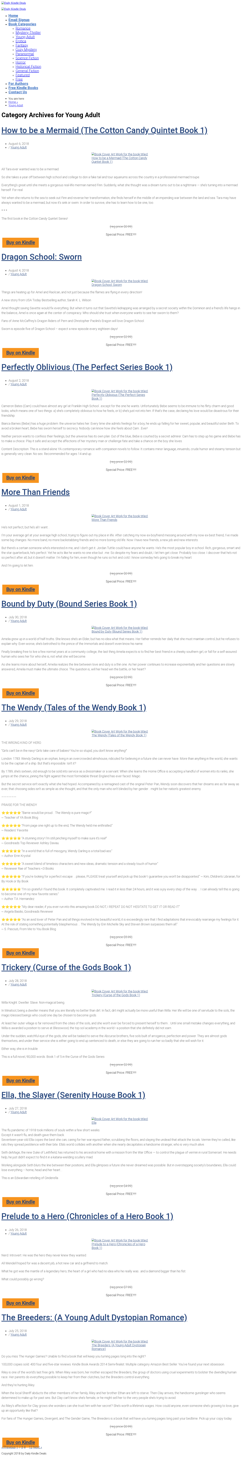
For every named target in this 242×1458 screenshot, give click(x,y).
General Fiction (27, 71)
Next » (37, 1447)
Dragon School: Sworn (41, 257)
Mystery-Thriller (28, 32)
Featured (23, 75)
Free (19, 79)
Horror (21, 62)
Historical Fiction (28, 66)
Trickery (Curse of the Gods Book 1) (66, 967)
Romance (23, 28)
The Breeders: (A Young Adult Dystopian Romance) (94, 1317)
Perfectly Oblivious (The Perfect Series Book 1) (87, 367)
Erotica (21, 41)
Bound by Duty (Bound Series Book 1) (69, 604)
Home (13, 15)
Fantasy (22, 45)
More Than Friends (35, 492)
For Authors (18, 83)
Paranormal (25, 54)
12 (30, 1447)
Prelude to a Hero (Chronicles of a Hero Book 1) (87, 1216)
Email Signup (19, 20)
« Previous (8, 1447)
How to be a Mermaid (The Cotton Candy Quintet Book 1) (104, 130)
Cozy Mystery (26, 49)
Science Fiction (27, 58)
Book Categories (22, 24)
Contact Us (18, 92)
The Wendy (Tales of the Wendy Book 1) (73, 707)
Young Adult (25, 37)
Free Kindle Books (23, 88)
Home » (13, 102)
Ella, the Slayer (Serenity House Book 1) (73, 1095)
